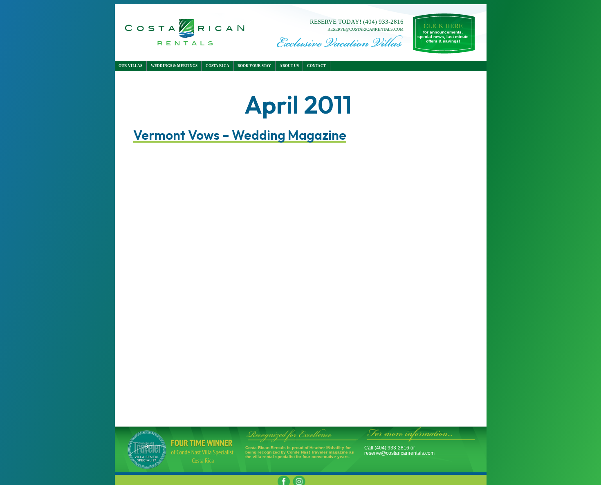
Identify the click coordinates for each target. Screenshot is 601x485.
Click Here (443, 25)
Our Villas (130, 66)
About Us (289, 66)
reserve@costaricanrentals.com (365, 29)
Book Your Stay (254, 66)
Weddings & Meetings (174, 66)
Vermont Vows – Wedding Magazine (239, 136)
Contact (316, 66)
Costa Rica (217, 66)
